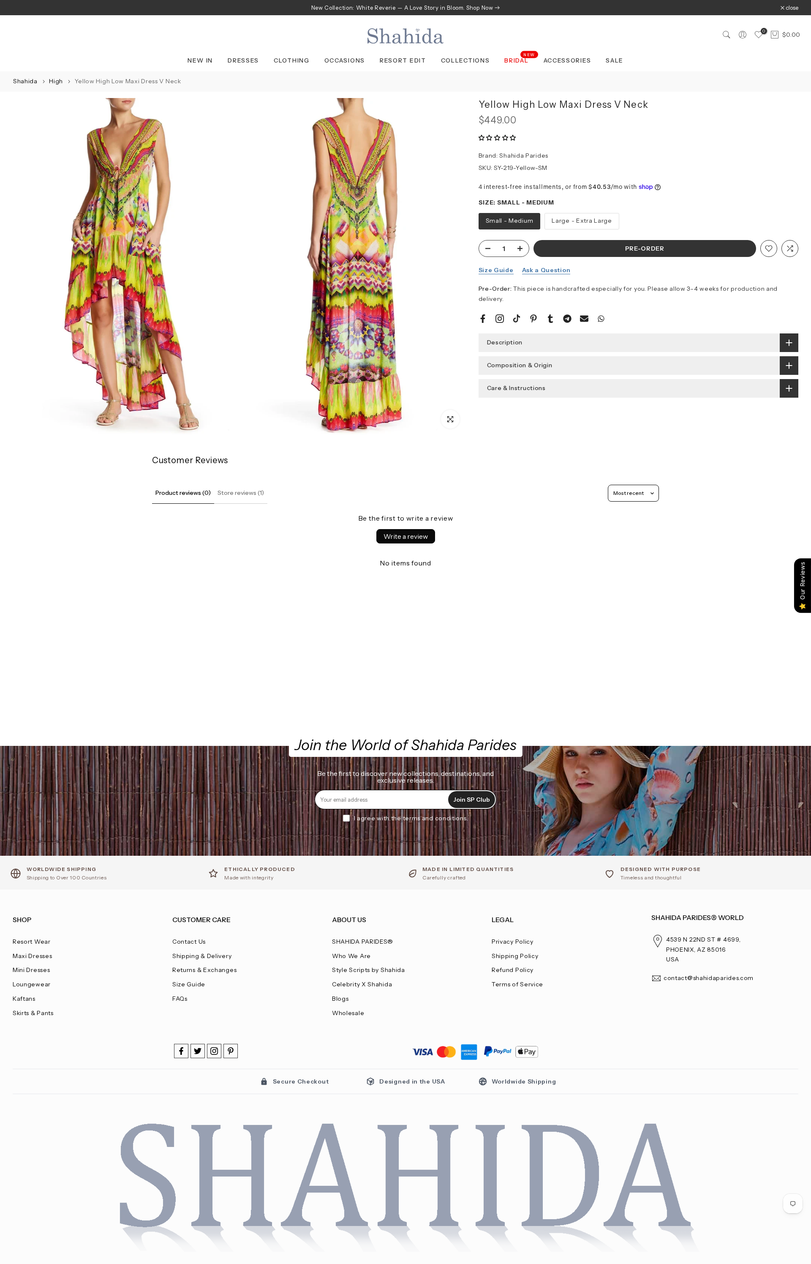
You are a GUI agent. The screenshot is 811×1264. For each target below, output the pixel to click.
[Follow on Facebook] (181, 1051)
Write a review (406, 536)
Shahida (25, 81)
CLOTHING (292, 60)
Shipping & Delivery (201, 956)
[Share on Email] (584, 318)
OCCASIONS (344, 60)
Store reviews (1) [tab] (241, 493)
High (57, 81)
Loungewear (32, 984)
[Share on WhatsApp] (601, 318)
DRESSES (243, 60)
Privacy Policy (512, 941)
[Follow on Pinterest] (230, 1051)
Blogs (340, 998)
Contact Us (189, 941)
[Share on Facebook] (483, 318)
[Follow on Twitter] (198, 1051)
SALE (614, 60)
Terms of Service (517, 984)
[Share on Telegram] (567, 318)
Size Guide (496, 270)
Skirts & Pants (33, 1013)
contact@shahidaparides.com (709, 978)
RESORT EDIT (403, 60)
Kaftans (24, 998)
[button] (498, 138)
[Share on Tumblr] (550, 318)
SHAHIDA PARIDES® (362, 941)
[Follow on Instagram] (214, 1051)
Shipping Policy (515, 956)
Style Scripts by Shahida (368, 970)
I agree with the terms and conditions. (411, 818)
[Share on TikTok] (516, 318)
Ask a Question (546, 270)
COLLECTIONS (465, 60)
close (23, 8)
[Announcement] (405, 7)
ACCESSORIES (567, 60)
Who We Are (351, 956)
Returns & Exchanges (204, 970)
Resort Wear (32, 941)
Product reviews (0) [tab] (183, 493)
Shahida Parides (523, 155)
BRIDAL (519, 59)
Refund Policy (512, 970)
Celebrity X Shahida (362, 984)
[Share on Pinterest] (533, 318)
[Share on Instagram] (499, 318)
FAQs (180, 998)
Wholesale (348, 1013)
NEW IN (200, 60)
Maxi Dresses (32, 956)
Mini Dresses (31, 970)
